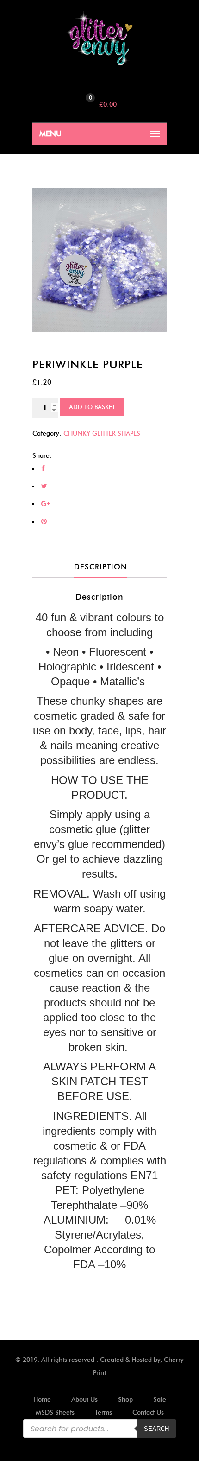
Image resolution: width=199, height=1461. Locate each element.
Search (156, 1428)
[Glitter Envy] (99, 38)
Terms (103, 1413)
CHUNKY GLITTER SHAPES (101, 433)
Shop (125, 1400)
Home (42, 1400)
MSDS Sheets (55, 1413)
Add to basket (92, 407)
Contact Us (148, 1413)
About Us (84, 1400)
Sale (159, 1400)
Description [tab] (100, 567)
